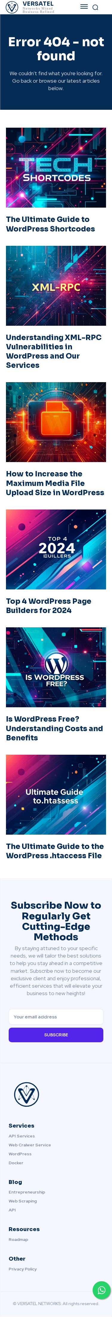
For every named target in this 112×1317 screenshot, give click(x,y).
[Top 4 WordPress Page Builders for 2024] (56, 549)
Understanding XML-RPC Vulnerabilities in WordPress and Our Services (54, 351)
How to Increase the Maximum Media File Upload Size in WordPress (55, 483)
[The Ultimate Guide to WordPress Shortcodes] (56, 168)
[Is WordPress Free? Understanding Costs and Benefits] (56, 667)
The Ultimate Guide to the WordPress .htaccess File (55, 851)
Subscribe (56, 1034)
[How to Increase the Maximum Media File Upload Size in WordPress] (56, 422)
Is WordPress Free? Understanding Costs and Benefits (54, 728)
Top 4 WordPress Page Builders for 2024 (48, 606)
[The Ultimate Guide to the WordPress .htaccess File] (56, 795)
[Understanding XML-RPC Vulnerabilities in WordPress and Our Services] (56, 286)
